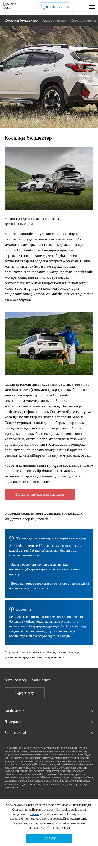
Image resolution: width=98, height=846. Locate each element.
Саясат (34, 814)
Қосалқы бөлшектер (21, 20)
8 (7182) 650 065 (57, 7)
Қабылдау (49, 838)
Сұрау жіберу (24, 693)
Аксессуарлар (54, 20)
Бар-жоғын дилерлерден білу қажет (39, 494)
